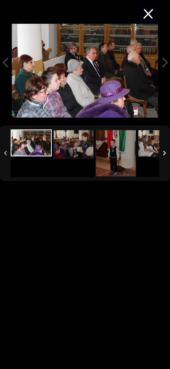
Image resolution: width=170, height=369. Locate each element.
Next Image (164, 63)
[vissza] (148, 14)
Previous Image (5, 63)
